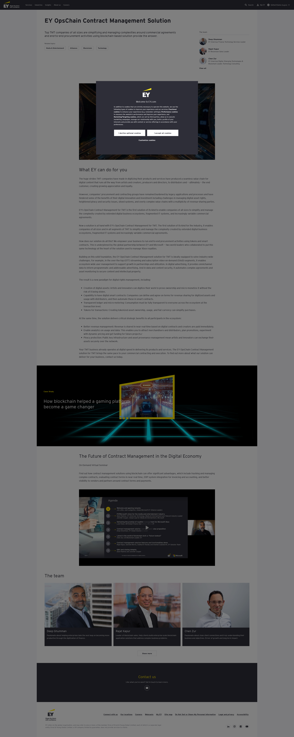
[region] (147, 118)
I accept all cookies (162, 133)
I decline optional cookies (129, 133)
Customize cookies (147, 140)
